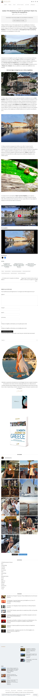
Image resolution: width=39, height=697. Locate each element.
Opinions (33, 4)
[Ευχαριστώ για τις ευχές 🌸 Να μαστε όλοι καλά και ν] (10, 488)
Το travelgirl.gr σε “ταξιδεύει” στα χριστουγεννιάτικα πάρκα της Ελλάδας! (6, 265)
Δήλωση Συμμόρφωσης (28, 690)
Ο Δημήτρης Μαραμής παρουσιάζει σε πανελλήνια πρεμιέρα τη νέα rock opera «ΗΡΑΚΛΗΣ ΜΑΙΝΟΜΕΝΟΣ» (21, 615)
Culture (27, 4)
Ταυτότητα (7, 690)
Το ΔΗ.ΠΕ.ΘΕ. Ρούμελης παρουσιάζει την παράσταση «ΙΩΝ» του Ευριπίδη (22, 610)
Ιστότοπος (3, 317)
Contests (3, 568)
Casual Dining (4, 565)
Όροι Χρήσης (13, 690)
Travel (9, 4)
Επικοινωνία (19, 690)
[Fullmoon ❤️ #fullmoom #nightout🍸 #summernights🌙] (10, 469)
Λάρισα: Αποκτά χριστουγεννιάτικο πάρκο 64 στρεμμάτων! (31, 264)
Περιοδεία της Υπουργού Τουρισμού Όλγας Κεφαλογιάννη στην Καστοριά (22, 595)
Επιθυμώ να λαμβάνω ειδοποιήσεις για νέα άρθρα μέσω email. (14, 328)
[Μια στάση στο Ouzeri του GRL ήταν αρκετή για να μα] (10, 525)
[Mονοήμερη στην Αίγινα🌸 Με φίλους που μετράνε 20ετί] (10, 507)
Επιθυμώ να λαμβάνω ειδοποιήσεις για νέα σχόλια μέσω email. (14, 323)
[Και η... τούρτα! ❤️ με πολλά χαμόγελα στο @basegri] (29, 525)
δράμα (3, 271)
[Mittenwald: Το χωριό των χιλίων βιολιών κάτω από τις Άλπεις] (23, 655)
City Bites (3, 567)
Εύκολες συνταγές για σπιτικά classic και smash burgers (12, 675)
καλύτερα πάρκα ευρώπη (5, 273)
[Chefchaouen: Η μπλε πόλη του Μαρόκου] (23, 660)
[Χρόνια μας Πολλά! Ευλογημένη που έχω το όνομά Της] (29, 488)
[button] (17, 250)
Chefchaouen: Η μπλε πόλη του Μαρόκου (31, 660)
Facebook (3, 646)
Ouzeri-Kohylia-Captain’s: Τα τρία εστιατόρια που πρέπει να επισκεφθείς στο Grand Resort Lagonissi (12, 670)
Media (2, 577)
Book (2, 563)
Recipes (2, 584)
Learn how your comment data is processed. (26, 333)
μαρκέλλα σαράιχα (14, 273)
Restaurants (3, 585)
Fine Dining (3, 570)
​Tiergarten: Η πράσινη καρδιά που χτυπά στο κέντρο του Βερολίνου (21, 625)
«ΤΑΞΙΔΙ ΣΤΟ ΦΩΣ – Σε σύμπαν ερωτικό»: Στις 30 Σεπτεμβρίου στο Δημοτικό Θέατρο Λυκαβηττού (20, 630)
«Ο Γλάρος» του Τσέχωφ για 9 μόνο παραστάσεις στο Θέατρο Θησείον (21, 605)
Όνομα (3, 307)
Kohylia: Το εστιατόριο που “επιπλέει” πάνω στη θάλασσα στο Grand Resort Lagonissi (12, 681)
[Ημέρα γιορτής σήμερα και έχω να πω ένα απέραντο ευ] (10, 544)
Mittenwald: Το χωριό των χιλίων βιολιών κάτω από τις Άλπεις (31, 655)
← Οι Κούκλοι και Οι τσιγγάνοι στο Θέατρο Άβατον (10, 279)
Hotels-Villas (20, 4)
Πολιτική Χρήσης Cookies (21, 695)
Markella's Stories (4, 576)
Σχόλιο (3, 294)
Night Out (3, 581)
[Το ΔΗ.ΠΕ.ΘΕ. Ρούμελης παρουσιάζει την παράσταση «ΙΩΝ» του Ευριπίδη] (3, 611)
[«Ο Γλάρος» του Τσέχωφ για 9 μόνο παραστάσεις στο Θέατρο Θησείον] (3, 606)
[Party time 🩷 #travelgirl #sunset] (29, 507)
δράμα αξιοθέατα (7, 271)
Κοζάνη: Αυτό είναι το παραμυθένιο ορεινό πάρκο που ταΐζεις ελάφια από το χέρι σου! (18, 265)
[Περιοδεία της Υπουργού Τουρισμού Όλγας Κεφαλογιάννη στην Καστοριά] (3, 596)
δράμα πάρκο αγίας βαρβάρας (16, 271)
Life (2, 574)
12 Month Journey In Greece (7, 562)
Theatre (3, 587)
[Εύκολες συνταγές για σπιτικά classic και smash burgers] (3, 675)
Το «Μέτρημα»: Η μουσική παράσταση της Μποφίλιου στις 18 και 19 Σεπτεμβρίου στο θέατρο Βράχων (21, 601)
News (5, 4)
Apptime (31, 692)
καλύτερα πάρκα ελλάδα (26, 271)
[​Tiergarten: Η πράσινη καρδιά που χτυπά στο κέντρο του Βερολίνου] (3, 626)
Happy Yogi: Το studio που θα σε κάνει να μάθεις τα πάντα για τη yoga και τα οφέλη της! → (29, 280)
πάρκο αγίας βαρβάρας (21, 273)
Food (14, 4)
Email (2, 312)
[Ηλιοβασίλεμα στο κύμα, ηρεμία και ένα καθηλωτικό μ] (29, 469)
